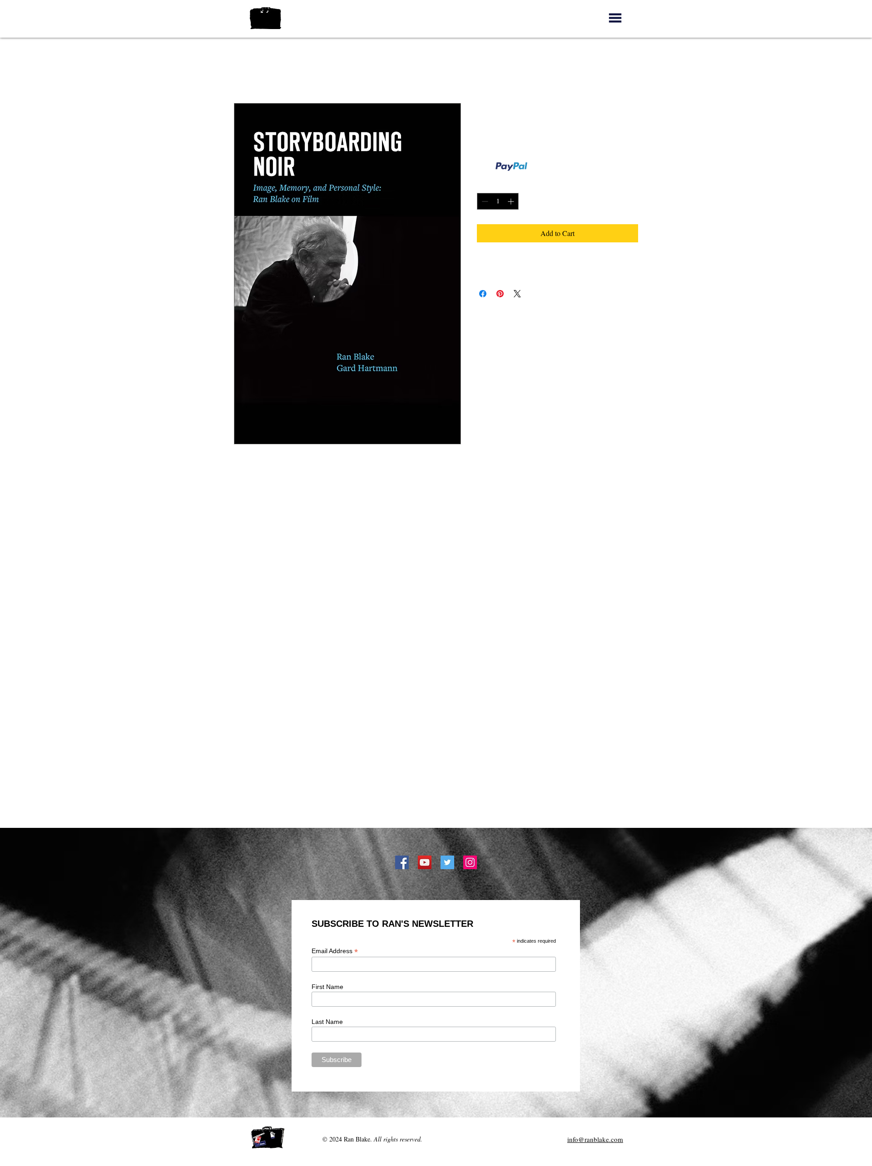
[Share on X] (517, 293)
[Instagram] (470, 862)
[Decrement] (484, 201)
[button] (615, 18)
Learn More (544, 166)
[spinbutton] (498, 201)
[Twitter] (447, 862)
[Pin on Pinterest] (500, 293)
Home (243, 70)
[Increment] (511, 201)
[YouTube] (424, 862)
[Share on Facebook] (482, 293)
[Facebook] (402, 862)
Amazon (436, 802)
